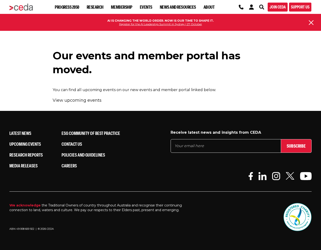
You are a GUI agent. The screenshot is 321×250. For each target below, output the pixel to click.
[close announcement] (311, 22)
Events (146, 7)
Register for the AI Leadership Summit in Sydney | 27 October (160, 24)
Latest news (20, 133)
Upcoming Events (25, 144)
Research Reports (26, 154)
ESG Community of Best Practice (91, 133)
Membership (121, 7)
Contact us (72, 144)
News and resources (178, 7)
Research (95, 7)
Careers (69, 165)
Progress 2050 (67, 7)
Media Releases (23, 165)
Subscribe (296, 146)
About (209, 7)
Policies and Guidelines (83, 154)
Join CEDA (278, 6)
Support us (300, 6)
